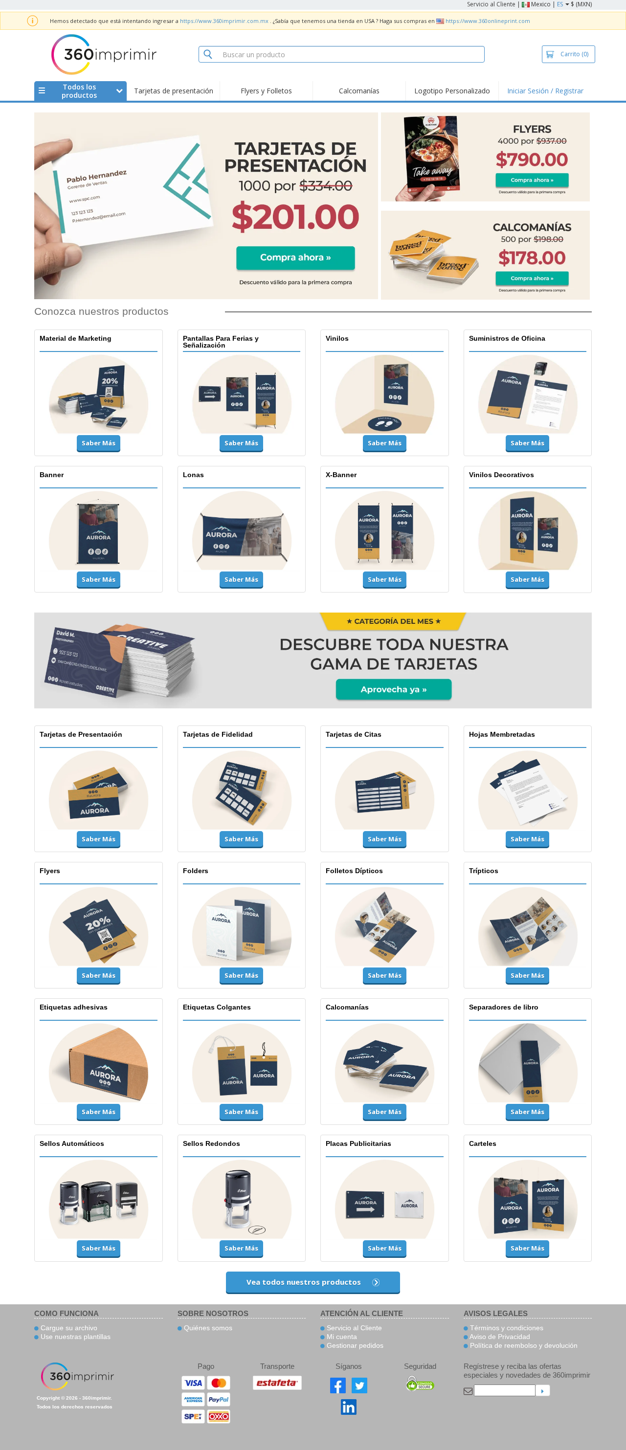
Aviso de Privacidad (499, 1336)
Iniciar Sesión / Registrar (545, 90)
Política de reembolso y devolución (523, 1345)
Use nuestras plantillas (75, 1336)
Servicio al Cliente (491, 4)
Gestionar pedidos (354, 1345)
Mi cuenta (341, 1336)
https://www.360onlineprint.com (488, 20)
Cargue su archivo (68, 1328)
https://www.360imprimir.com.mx (224, 20)
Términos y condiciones (505, 1328)
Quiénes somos (207, 1328)
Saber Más (98, 443)
